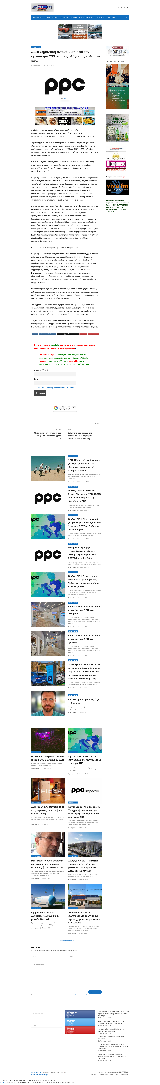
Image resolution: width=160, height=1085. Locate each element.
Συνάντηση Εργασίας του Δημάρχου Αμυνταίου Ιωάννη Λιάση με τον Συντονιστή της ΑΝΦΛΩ (112, 1056)
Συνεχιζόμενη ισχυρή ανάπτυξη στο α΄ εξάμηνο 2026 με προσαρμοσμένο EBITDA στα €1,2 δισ (82, 553)
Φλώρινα (73, 17)
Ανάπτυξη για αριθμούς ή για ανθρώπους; (84, 701)
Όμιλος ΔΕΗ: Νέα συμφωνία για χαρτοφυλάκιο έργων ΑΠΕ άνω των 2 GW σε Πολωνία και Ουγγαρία (84, 524)
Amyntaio (66, 98)
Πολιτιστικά (111, 17)
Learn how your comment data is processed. (72, 995)
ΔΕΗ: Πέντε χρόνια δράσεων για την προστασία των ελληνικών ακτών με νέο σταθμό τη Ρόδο (84, 465)
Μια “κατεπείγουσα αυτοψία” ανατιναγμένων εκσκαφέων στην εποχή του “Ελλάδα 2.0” (47, 864)
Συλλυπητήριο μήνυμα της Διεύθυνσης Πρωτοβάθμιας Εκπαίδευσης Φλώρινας (80, 436)
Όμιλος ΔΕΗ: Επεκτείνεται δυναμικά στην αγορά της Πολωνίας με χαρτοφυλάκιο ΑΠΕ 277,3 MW (83, 581)
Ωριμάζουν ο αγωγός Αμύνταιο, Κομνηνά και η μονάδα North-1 (45, 916)
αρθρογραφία (37, 17)
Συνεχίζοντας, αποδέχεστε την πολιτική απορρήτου (55, 388)
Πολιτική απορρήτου (99, 1075)
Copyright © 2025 (37, 1072)
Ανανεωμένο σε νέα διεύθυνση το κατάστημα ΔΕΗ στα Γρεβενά (85, 639)
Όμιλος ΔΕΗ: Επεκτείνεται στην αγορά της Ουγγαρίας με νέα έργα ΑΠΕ (84, 760)
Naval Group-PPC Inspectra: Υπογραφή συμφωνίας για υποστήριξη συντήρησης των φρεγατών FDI (84, 811)
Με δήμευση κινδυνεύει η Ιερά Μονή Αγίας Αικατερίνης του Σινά (47, 436)
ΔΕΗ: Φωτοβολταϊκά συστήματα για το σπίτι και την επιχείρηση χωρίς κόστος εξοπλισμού (84, 917)
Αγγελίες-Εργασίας (85, 17)
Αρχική (2, 1082)
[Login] (123, 17)
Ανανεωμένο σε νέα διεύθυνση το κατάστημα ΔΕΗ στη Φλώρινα (85, 610)
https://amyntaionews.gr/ (39, 1075)
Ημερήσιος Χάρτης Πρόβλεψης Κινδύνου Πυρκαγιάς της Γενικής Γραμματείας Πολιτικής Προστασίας (113, 1046)
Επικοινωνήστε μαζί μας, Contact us (113, 1072)
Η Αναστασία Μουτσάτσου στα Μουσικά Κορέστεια (111, 1038)
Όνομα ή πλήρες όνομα (43, 370)
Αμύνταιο (64, 17)
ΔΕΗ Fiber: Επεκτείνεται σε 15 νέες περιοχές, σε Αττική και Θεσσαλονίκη (47, 810)
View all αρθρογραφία (65, 940)
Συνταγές (47, 17)
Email (36, 379)
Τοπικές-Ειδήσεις (99, 17)
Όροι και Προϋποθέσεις (119, 1075)
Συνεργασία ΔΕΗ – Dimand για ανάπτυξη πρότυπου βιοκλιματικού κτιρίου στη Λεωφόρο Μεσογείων (83, 865)
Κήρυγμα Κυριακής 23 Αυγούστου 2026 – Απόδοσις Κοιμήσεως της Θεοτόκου (111, 1022)
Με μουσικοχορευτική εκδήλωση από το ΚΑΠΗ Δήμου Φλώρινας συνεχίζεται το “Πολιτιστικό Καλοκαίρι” (113, 1014)
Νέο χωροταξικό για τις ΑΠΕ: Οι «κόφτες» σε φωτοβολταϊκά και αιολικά (112, 1030)
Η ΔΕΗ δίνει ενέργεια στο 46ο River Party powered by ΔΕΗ (47, 758)
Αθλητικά (55, 17)
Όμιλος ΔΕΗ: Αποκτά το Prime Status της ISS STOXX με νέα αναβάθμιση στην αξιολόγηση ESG (85, 496)
